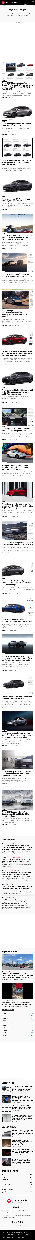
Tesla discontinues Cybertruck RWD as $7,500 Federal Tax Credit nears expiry (17, 543)
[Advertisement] (17, 41)
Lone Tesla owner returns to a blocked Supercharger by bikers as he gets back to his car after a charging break (17, 975)
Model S (4, 233)
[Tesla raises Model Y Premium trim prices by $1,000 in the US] (17, 187)
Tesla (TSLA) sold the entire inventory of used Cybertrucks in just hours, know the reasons (17, 162)
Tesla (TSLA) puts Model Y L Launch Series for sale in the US (16, 125)
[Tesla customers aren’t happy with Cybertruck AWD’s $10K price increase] (17, 262)
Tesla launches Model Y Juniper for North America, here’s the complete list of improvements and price (16, 735)
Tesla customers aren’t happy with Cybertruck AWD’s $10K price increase (17, 275)
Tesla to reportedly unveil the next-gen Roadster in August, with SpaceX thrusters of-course (22, 1151)
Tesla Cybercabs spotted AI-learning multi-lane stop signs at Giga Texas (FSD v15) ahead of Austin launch (17, 874)
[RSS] (24, 1225)
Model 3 (4, 80)
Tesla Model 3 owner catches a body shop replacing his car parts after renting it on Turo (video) (16, 1004)
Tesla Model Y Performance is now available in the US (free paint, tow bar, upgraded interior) (17, 506)
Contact (28, 1232)
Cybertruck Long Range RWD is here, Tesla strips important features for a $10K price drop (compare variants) (17, 658)
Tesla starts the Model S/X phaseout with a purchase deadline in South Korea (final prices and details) (17, 237)
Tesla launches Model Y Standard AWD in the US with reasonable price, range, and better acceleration (17, 392)
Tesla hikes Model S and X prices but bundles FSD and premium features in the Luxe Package (17, 583)
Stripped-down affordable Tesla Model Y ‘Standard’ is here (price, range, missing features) (15, 467)
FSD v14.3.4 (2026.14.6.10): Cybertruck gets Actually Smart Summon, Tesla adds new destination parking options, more (22, 1098)
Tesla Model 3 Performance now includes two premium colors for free (17, 620)
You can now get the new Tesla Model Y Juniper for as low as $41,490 (17, 697)
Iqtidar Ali (5, 97)
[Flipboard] (13, 1225)
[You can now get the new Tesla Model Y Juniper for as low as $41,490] (17, 684)
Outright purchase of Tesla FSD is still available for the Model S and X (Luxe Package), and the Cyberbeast (17, 353)
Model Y (4, 121)
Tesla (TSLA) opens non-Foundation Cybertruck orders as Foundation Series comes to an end (16, 774)
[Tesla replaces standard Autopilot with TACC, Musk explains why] (17, 416)
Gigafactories (6, 870)
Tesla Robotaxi (6, 857)
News (3, 158)
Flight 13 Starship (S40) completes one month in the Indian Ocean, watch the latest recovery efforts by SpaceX (17, 847)
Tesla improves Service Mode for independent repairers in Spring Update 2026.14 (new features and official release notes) (22, 1117)
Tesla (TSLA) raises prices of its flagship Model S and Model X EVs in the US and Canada (16, 814)
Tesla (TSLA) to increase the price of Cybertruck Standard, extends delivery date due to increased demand (16, 314)
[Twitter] (10, 1225)
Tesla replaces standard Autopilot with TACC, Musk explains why (16, 430)
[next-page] (13, 831)
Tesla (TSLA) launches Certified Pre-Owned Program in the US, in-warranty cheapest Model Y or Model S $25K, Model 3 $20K (17, 86)
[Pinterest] (21, 1225)
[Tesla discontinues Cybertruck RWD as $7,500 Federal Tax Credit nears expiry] (17, 530)
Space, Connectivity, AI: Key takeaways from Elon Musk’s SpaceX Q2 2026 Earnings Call (21, 1160)
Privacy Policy (22, 1232)
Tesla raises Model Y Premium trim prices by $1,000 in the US (16, 200)
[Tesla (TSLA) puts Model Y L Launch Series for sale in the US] (17, 111)
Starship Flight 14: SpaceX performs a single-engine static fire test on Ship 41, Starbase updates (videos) (16, 902)
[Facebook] (17, 1225)
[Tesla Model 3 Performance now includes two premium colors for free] (17, 607)
